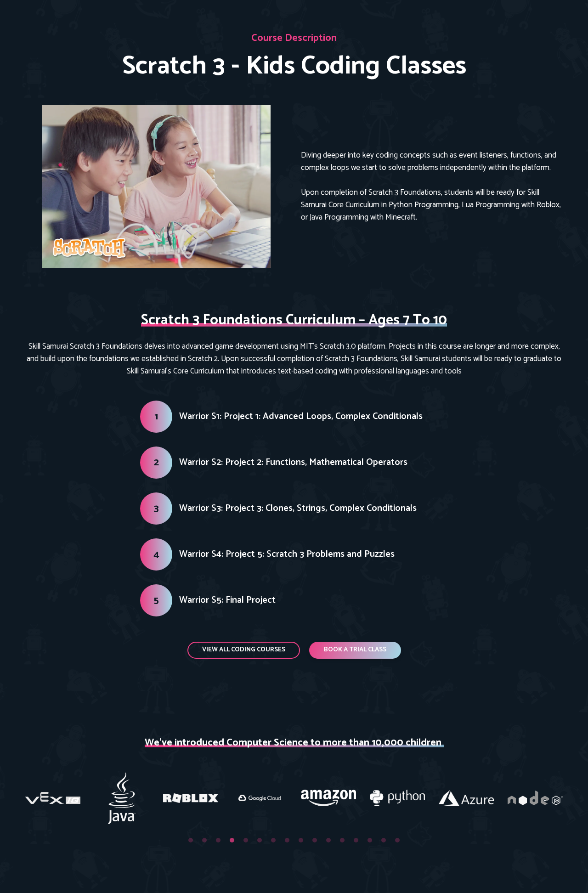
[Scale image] (52, 798)
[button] (243, 650)
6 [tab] (259, 840)
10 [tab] (315, 840)
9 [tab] (301, 840)
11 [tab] (328, 840)
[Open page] (156, 186)
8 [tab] (287, 840)
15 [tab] (383, 840)
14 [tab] (370, 840)
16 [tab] (397, 840)
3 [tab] (218, 840)
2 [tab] (204, 840)
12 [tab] (342, 840)
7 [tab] (273, 840)
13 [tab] (356, 840)
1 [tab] (191, 840)
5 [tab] (246, 840)
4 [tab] (232, 840)
